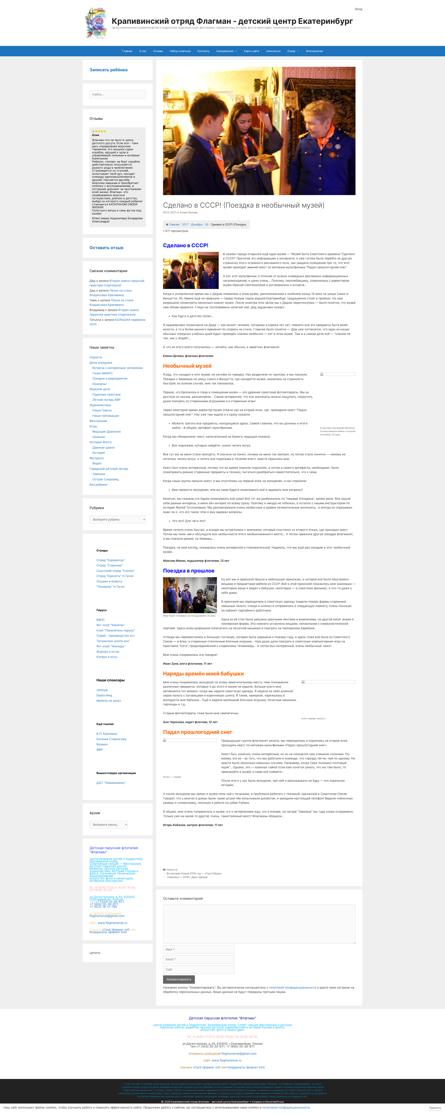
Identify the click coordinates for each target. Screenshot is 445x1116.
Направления (224, 51)
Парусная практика (106, 394)
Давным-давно (103, 447)
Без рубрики (98, 484)
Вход (358, 9)
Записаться (273, 51)
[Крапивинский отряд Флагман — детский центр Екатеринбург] (96, 23)
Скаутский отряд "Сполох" (115, 571)
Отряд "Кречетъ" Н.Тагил (115, 576)
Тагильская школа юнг (113, 641)
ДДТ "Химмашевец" (111, 782)
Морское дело (100, 389)
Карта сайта (251, 51)
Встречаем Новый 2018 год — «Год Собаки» (194, 873)
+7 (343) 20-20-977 (110, 902)
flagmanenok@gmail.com (107, 916)
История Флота (101, 442)
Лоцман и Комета (109, 581)
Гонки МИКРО (102, 373)
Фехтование (98, 421)
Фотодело (97, 458)
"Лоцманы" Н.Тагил (110, 586)
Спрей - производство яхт (115, 635)
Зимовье (98, 474)
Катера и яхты (106, 657)
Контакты (203, 51)
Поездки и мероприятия (109, 378)
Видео (97, 463)
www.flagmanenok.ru (112, 923)
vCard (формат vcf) (116, 929)
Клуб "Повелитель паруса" (115, 630)
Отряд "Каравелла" (110, 560)
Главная (127, 51)
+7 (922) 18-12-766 (103, 906)
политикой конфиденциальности (292, 987)
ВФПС (100, 620)
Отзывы (158, 51)
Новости (172, 869)
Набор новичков (180, 51)
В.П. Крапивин (106, 733)
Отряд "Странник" (109, 565)
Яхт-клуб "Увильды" (111, 646)
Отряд (291, 51)
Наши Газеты (102, 410)
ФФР (99, 749)
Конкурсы (99, 384)
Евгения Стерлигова (111, 739)
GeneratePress (274, 1101)
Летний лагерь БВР (106, 399)
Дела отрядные (101, 362)
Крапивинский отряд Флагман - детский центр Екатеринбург (232, 21)
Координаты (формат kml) (108, 932)
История (98, 452)
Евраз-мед (104, 695)
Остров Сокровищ (105, 479)
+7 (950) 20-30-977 (104, 904)
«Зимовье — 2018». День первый (187, 877)
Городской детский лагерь (109, 468)
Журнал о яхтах (107, 651)
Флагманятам (314, 51)
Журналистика (100, 405)
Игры (93, 426)
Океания (98, 437)
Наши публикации (105, 415)
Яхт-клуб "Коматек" (110, 625)
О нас (142, 51)
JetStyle (102, 690)
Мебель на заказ (108, 700)
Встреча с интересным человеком (117, 368)
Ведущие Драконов (106, 431)
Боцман (102, 744)
